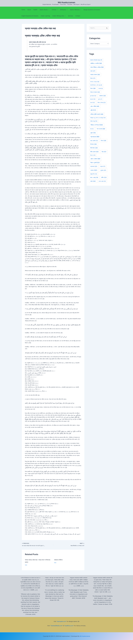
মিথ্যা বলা (92, 155)
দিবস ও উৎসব (102, 102)
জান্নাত (92, 99)
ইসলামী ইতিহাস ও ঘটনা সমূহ (96, 85)
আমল (92, 71)
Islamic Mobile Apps (96, 60)
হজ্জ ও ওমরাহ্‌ (94, 177)
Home (23, 9)
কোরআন (102, 95)
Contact (77, 16)
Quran (29, 9)
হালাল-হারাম (102, 181)
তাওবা (92, 102)
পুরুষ (93, 133)
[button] (48, 10)
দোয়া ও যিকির (94, 106)
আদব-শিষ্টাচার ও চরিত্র (97, 67)
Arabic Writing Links (58, 16)
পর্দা (92, 129)
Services (70, 16)
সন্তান (102, 166)
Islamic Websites (75, 9)
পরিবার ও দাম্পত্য (97, 125)
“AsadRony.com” (69, 625)
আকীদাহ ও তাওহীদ (96, 63)
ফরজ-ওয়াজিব (94, 140)
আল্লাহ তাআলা (95, 74)
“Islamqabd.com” (61, 621)
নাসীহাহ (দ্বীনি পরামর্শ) (96, 114)
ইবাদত (92, 78)
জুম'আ (100, 99)
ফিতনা (103, 140)
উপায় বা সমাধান (95, 92)
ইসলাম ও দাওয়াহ (94, 81)
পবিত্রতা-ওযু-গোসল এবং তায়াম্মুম (98, 117)
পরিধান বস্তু (93, 121)
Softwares (63, 9)
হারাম (93, 181)
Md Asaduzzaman (66, 2)
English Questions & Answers (30, 16)
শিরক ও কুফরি (95, 162)
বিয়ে (104, 151)
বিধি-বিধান (94, 148)
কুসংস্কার (93, 95)
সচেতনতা (93, 166)
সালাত (26, 565)
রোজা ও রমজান (95, 159)
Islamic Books (44, 9)
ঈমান (93, 88)
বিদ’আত (93, 144)
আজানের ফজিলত (58, 560)
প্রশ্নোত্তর (95, 137)
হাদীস (104, 177)
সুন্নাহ (103, 170)
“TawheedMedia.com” (56, 625)
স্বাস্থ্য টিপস (93, 174)
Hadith (35, 9)
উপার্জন (101, 88)
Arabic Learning (45, 16)
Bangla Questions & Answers (92, 9)
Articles (54, 9)
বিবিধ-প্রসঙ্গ (94, 151)
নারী (93, 110)
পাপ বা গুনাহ (101, 129)
